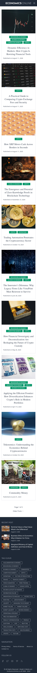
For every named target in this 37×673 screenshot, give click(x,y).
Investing (6, 600)
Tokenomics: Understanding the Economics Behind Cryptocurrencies (18, 447)
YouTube (15, 633)
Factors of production (22, 576)
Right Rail (25, 623)
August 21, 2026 (15, 532)
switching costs (22, 627)
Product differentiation (11, 620)
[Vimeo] (17, 661)
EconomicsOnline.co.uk (14, 671)
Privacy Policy (6, 646)
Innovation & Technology (11, 596)
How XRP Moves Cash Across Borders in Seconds (18, 146)
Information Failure (9, 593)
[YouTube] (12, 661)
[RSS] (21, 661)
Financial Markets (18, 579)
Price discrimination (10, 617)
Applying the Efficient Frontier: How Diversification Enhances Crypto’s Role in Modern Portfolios (18, 398)
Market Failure (8, 606)
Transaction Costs (9, 630)
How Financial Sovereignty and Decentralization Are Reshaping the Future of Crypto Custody (18, 341)
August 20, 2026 (15, 549)
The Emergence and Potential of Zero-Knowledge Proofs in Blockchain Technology (18, 192)
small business (8, 627)
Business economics (18, 40)
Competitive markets (14, 42)
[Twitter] (7, 661)
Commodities (25, 569)
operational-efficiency (10, 613)
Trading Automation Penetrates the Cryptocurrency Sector (18, 239)
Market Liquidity (8, 610)
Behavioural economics (18, 37)
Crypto (27, 42)
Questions (6, 623)
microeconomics (23, 610)
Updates (5, 633)
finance (5, 579)
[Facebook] (2, 661)
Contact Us (5, 649)
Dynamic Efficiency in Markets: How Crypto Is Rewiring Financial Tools (19, 51)
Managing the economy (14, 385)
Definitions (22, 232)
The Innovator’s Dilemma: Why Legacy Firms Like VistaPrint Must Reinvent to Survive (18, 288)
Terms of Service (18, 646)
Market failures (22, 606)
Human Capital (24, 586)
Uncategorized (25, 630)
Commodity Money (18, 492)
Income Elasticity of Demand (12, 590)
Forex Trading (23, 583)
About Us (30, 646)
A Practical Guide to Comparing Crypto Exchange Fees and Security (18, 99)
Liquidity (6, 603)
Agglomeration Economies (12, 563)
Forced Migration (9, 583)
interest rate (28, 596)
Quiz (15, 623)
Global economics (14, 184)
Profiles (26, 620)
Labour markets (19, 600)
